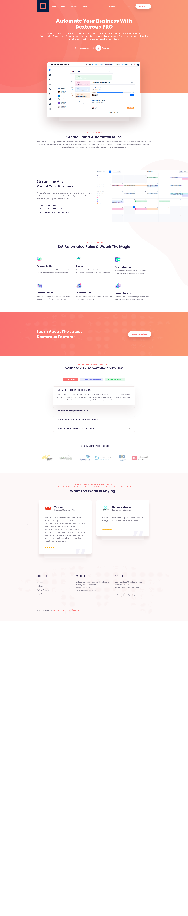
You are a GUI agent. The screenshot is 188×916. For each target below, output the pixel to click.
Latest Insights (114, 6)
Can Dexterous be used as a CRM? (74, 389)
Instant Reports (123, 293)
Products (100, 6)
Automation (87, 6)
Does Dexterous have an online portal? (76, 428)
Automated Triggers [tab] (115, 379)
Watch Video (107, 48)
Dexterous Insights (139, 334)
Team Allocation (123, 267)
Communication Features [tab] (91, 379)
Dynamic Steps (83, 292)
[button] (28, 525)
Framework (74, 6)
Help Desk (40, 594)
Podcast (127, 6)
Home (54, 6)
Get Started (84, 48)
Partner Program (43, 590)
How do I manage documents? (72, 410)
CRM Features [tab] (70, 379)
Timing (79, 266)
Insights (40, 582)
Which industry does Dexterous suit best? (77, 419)
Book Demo (143, 6)
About (63, 6)
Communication (45, 266)
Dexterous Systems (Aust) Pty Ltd (65, 610)
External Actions (45, 292)
